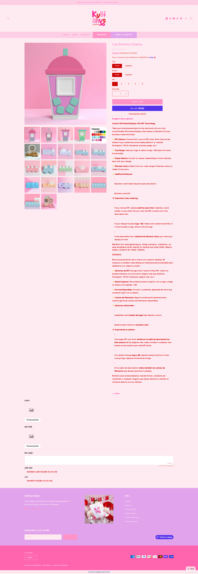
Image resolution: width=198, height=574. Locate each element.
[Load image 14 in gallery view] (82, 168)
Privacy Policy (130, 513)
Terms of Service (132, 518)
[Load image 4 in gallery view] (82, 135)
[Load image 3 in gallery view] (65, 135)
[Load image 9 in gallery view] (82, 151)
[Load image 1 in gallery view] (32, 135)
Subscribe (70, 537)
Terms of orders (131, 522)
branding (101, 35)
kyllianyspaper (35, 565)
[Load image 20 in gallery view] (98, 185)
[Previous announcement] (6, 2)
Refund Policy (130, 509)
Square (128, 66)
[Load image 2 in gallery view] (49, 135)
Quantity (115, 89)
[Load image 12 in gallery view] (49, 168)
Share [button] (117, 393)
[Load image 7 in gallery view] (49, 151)
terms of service (123, 35)
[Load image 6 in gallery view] (32, 151)
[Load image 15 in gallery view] (98, 168)
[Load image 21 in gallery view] (32, 201)
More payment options (137, 114)
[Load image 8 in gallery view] (65, 151)
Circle (117, 66)
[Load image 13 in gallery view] (65, 168)
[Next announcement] (191, 2)
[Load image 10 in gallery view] (98, 151)
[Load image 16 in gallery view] (32, 185)
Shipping (115, 53)
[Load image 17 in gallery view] (49, 185)
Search (128, 501)
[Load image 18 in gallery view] (65, 185)
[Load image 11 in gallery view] (32, 168)
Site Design (47, 565)
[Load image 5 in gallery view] (98, 135)
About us (128, 505)
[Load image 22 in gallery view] (49, 201)
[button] (8, 18)
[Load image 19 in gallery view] (82, 185)
